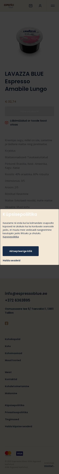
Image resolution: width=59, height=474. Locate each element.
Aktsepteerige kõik (20, 251)
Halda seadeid (11, 260)
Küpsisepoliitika (11, 236)
